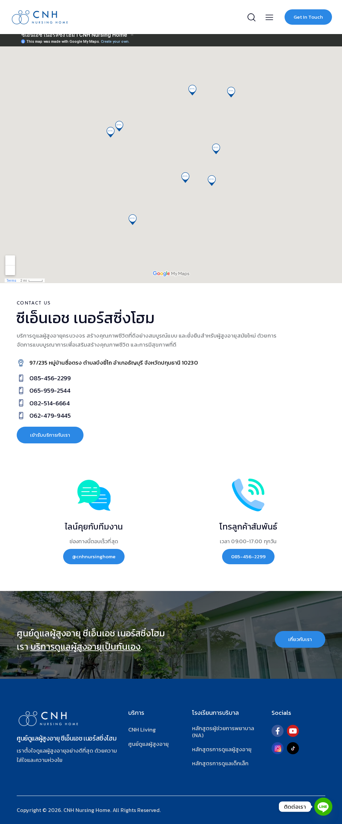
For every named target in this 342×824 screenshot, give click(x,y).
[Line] (323, 807)
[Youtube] (293, 731)
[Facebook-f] (278, 731)
